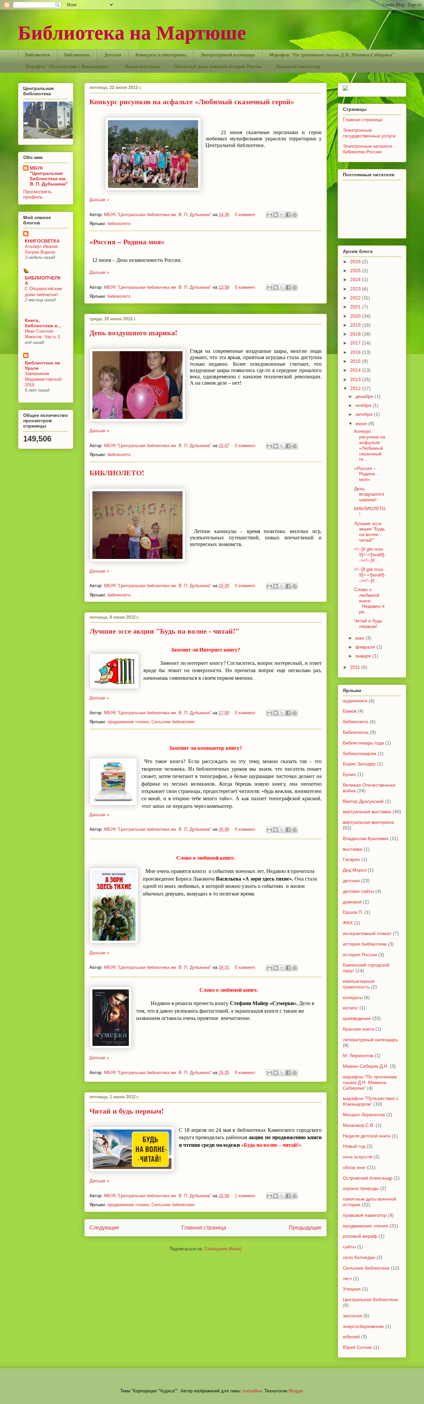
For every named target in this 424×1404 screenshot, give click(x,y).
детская (351, 880)
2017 (356, 343)
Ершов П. (353, 912)
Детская (112, 54)
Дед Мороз (354, 870)
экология (352, 1315)
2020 (356, 316)
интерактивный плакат (367, 933)
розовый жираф (360, 1236)
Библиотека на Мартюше (132, 31)
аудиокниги (355, 700)
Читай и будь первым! (126, 1110)
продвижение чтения (128, 721)
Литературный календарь (227, 54)
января (363, 656)
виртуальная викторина (368, 822)
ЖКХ (348, 922)
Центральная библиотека (370, 1299)
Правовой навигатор (298, 66)
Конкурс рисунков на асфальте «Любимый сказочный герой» (191, 101)
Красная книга (358, 1029)
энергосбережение (363, 1326)
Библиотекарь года (363, 742)
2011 (355, 667)
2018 (356, 334)
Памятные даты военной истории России (217, 66)
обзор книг (354, 1167)
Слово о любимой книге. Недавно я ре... (369, 600)
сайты (349, 1246)
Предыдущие (305, 1227)
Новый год (354, 1146)
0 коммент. (245, 214)
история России (360, 954)
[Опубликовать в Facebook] (288, 214)
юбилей (351, 1336)
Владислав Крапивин (366, 838)
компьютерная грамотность (359, 983)
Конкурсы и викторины (160, 54)
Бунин (349, 774)
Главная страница (204, 1227)
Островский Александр (368, 1178)
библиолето (119, 223)
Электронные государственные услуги (369, 132)
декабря (365, 396)
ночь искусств (357, 1156)
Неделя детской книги (367, 1135)
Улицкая (352, 1288)
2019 (356, 325)
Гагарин (351, 859)
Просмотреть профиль (37, 194)
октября (364, 414)
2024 (356, 279)
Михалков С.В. (358, 1125)
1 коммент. (245, 1195)
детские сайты (358, 891)
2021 (356, 306)
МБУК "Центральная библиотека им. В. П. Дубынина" (158, 214)
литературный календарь (370, 1039)
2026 (356, 261)
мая (360, 638)
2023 (356, 288)
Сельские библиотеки (172, 721)
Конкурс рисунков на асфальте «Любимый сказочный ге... (369, 445)
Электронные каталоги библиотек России (367, 148)
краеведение (357, 1018)
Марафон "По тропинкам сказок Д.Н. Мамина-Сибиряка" (332, 54)
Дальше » (99, 199)
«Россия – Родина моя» (127, 241)
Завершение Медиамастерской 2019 (43, 379)
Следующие (104, 1227)
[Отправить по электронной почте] (269, 214)
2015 (356, 361)
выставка (352, 849)
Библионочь (77, 54)
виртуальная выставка (367, 811)
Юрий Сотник (357, 1347)
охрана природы (361, 1188)
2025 (356, 270)
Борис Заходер (359, 763)
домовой (352, 901)
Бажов (349, 711)
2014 (356, 370)
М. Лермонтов (358, 1055)
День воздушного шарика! (133, 332)
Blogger (296, 1390)
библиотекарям (359, 753)
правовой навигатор (365, 1215)
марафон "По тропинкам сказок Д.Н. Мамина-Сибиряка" (370, 1082)
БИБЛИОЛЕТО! (116, 472)
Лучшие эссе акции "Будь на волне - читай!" (164, 630)
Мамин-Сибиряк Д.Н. (366, 1066)
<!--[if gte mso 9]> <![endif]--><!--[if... (370, 554)
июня (361, 423)
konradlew (252, 1390)
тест (347, 1278)
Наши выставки (142, 66)
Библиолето (37, 54)
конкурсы (353, 997)
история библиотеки (365, 944)
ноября (364, 405)
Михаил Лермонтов (364, 1114)
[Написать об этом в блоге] (275, 214)
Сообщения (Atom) (222, 1248)
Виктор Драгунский (363, 801)
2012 (356, 388)
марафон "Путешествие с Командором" (370, 1101)
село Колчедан (359, 1257)
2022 (356, 297)
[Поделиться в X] (282, 214)
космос (350, 1007)
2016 (356, 352)
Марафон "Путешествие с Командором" (68, 66)
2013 (356, 379)
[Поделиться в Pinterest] (294, 214)
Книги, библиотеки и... (43, 323)
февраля (365, 647)
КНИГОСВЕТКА (42, 241)
